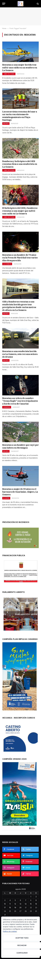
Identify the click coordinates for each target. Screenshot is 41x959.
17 (5, 907)
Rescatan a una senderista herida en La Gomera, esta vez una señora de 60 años (19, 354)
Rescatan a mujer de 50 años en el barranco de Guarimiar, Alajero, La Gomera (20, 492)
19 (15, 907)
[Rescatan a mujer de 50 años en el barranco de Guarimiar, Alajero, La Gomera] (20, 476)
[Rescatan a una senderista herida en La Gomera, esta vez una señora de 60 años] (20, 338)
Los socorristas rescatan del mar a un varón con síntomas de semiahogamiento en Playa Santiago (19, 115)
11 (10, 904)
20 (20, 907)
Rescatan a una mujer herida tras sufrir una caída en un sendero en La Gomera (19, 67)
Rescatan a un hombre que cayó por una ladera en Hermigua (20, 446)
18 (10, 907)
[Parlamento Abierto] (20, 615)
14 (25, 904)
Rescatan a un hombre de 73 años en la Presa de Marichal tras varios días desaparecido (19, 258)
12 (15, 904)
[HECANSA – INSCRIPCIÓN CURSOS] (20, 737)
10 (5, 904)
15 (31, 904)
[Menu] (3, 3)
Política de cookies (10, 931)
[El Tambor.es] (20, 3)
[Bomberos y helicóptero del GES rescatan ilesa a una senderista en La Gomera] (20, 148)
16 (36, 904)
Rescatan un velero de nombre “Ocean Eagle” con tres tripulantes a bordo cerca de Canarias (20, 401)
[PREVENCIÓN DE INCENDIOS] (20, 538)
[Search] (37, 3)
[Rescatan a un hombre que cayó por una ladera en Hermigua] (20, 432)
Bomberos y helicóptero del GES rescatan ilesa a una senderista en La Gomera (19, 164)
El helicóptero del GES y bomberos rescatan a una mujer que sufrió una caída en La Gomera (19, 211)
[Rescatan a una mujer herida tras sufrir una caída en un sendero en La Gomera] (20, 52)
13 (20, 904)
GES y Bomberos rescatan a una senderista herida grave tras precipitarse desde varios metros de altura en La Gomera (19, 305)
